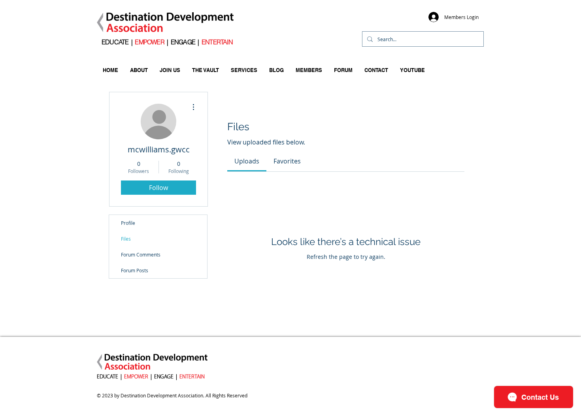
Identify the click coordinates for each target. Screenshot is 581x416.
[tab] (246, 161)
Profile (128, 223)
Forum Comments (140, 254)
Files (126, 239)
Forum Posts (134, 270)
